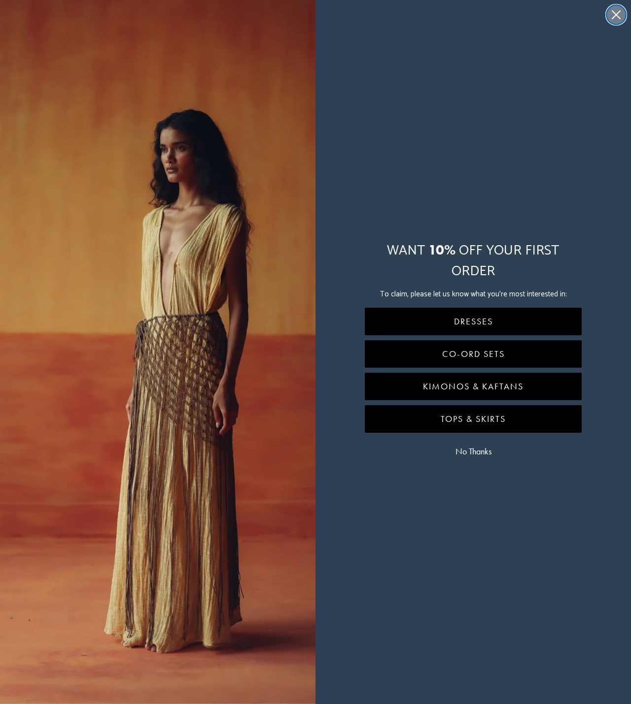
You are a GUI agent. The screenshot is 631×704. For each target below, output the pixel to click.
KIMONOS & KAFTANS (473, 386)
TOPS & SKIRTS (473, 419)
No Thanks (473, 451)
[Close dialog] (616, 15)
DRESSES (473, 321)
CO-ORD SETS (473, 354)
